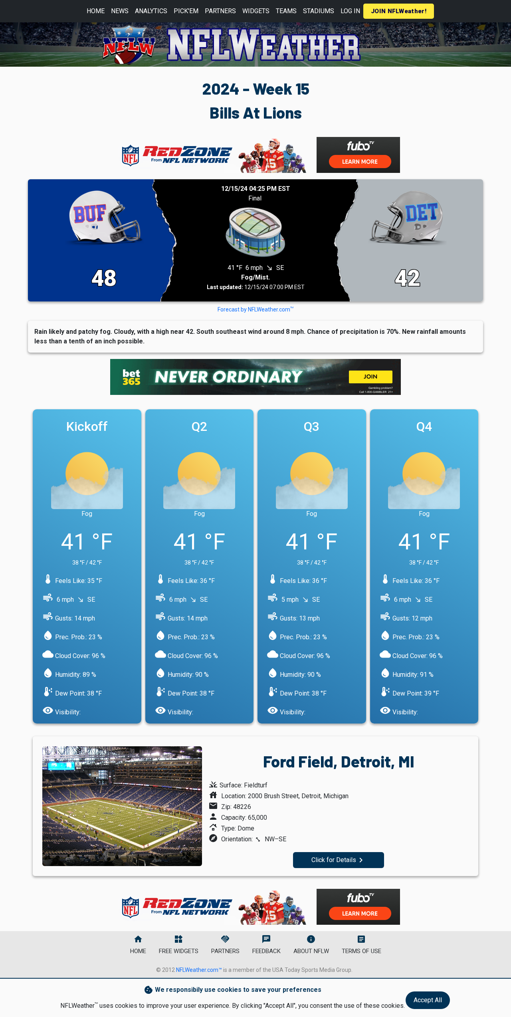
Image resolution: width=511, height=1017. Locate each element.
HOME (96, 11)
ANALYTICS (151, 11)
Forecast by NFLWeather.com (255, 309)
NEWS (120, 11)
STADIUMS (318, 11)
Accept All (428, 1000)
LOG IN (350, 11)
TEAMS (286, 11)
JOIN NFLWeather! (398, 11)
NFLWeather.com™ (199, 970)
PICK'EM (186, 11)
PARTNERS (220, 11)
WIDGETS (255, 11)
